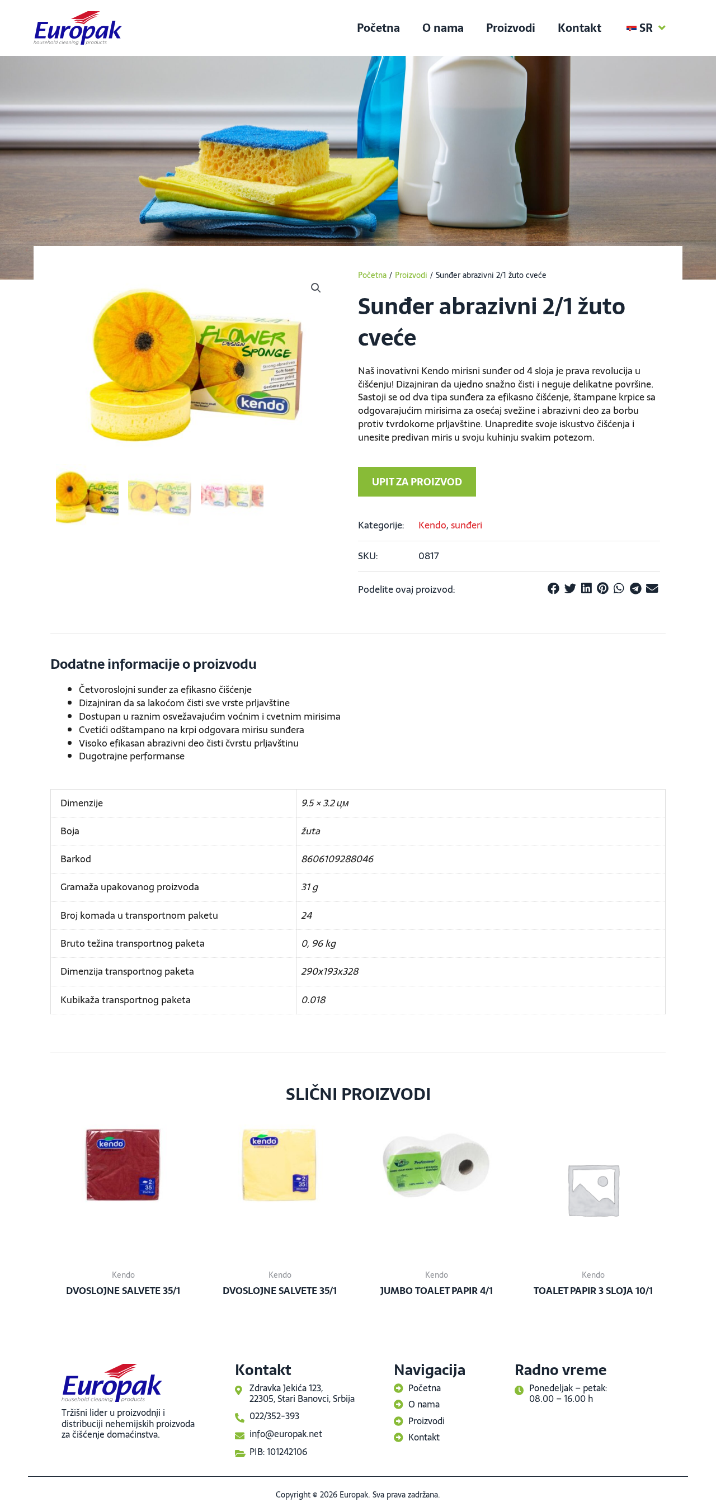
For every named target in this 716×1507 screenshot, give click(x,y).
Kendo (432, 525)
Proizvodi (510, 28)
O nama (443, 28)
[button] (316, 288)
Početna (378, 28)
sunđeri (466, 525)
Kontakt (579, 28)
